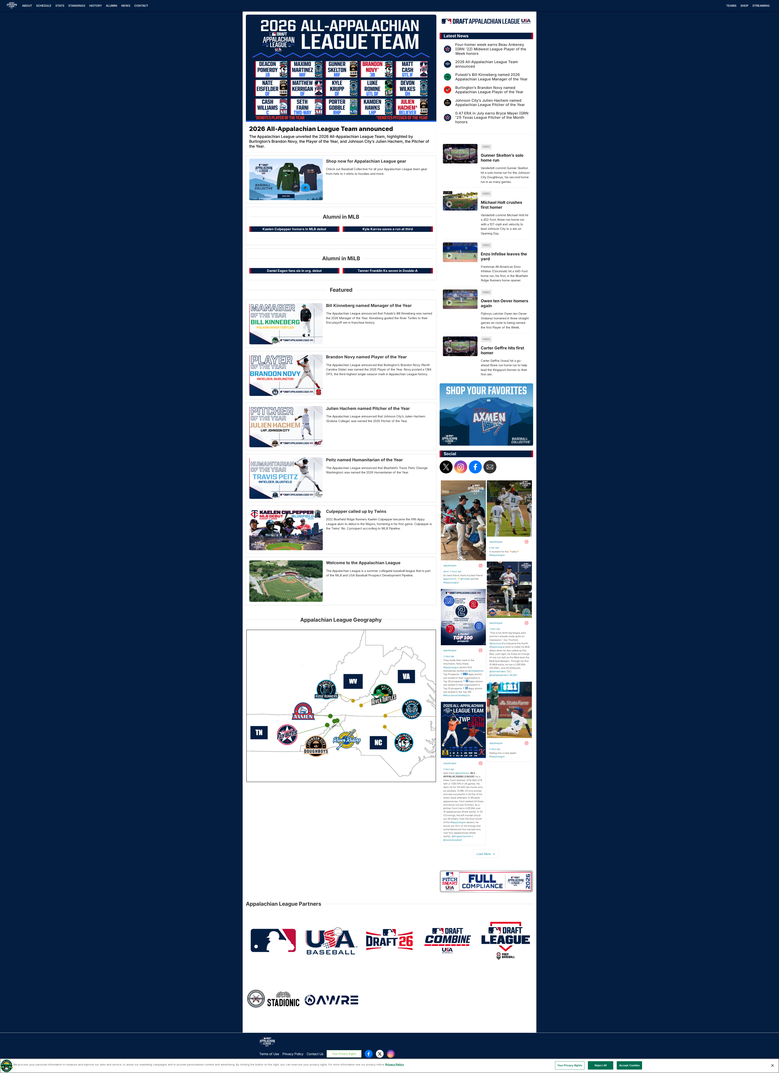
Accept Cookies (629, 1065)
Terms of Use (269, 1054)
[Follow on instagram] (460, 466)
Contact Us (315, 1054)
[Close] (772, 1065)
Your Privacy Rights (344, 1053)
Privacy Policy (292, 1054)
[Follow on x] (446, 466)
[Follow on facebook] (475, 466)
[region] (389, 1066)
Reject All (601, 1065)
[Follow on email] (489, 466)
